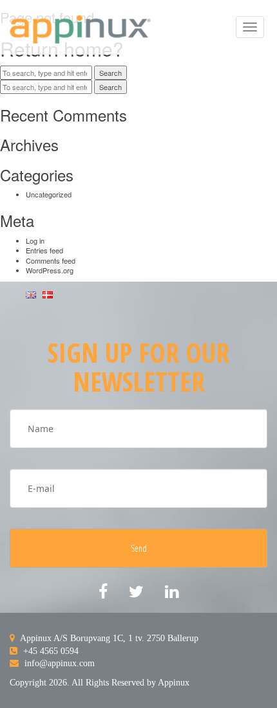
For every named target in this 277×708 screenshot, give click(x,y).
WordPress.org (49, 270)
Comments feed (50, 260)
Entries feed (44, 250)
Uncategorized (49, 194)
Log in (35, 240)
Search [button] (110, 73)
